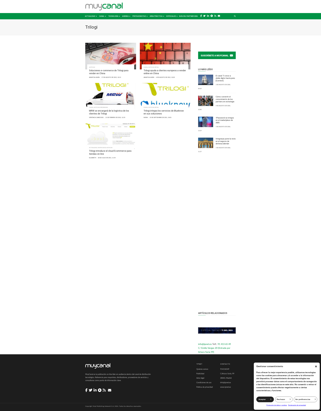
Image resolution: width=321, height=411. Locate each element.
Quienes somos (202, 369)
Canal (101, 16)
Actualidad (90, 16)
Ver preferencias (302, 399)
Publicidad (200, 374)
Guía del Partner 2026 (188, 16)
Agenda (125, 16)
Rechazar (281, 399)
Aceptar (262, 399)
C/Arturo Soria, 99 (227, 374)
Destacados (102, 147)
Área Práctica (156, 16)
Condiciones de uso (203, 383)
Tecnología (113, 16)
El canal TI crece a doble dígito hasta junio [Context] (225, 78)
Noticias (92, 67)
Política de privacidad (204, 387)
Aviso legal (200, 378)
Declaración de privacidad (297, 405)
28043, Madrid (226, 378)
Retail (157, 67)
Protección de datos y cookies (276, 405)
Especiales (171, 16)
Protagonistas (139, 16)
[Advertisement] (217, 259)
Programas (104, 107)
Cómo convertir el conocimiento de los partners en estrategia (225, 99)
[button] (316, 366)
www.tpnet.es (225, 387)
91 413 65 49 (224, 344)
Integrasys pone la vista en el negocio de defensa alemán (225, 141)
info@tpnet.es (205, 344)
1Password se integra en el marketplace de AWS (225, 120)
